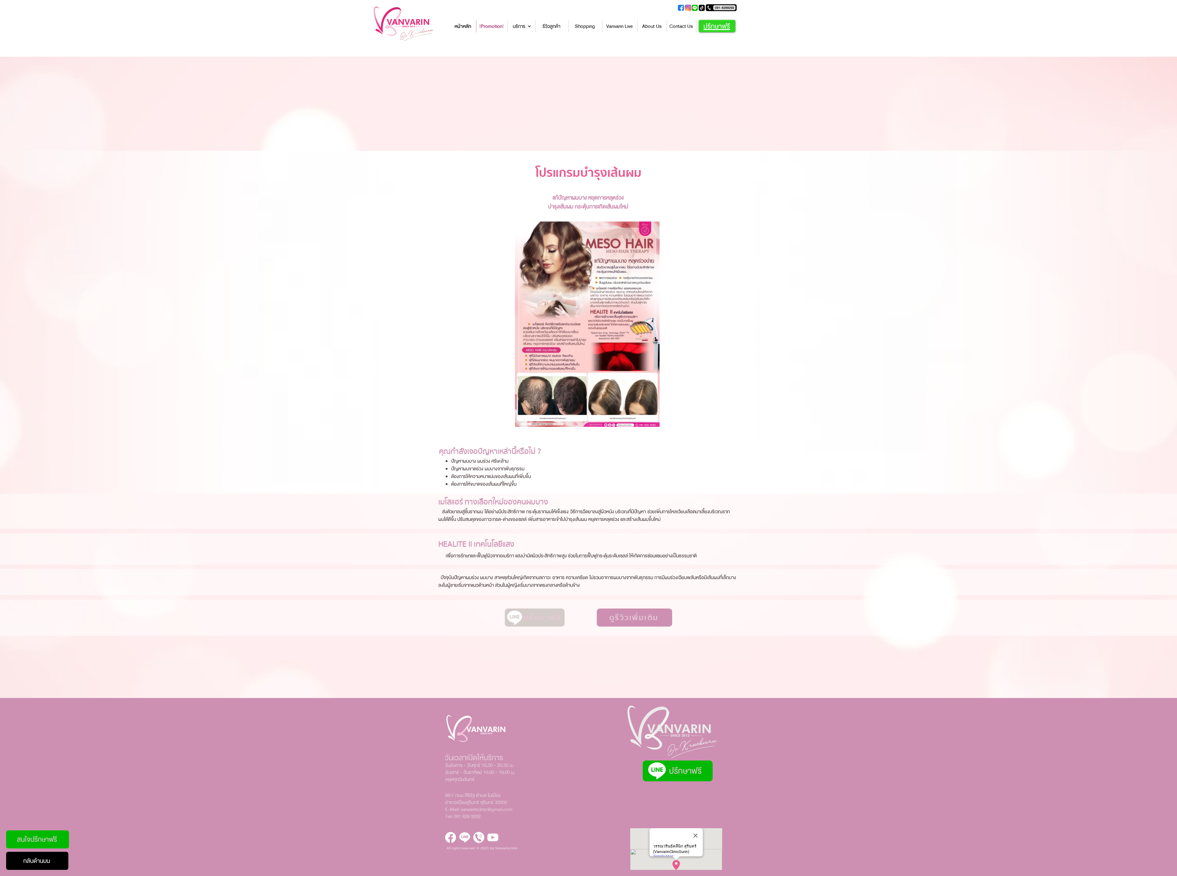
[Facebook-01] (450, 837)
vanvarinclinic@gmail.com (486, 809)
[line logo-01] (464, 837)
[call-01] (478, 837)
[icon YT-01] (492, 837)
